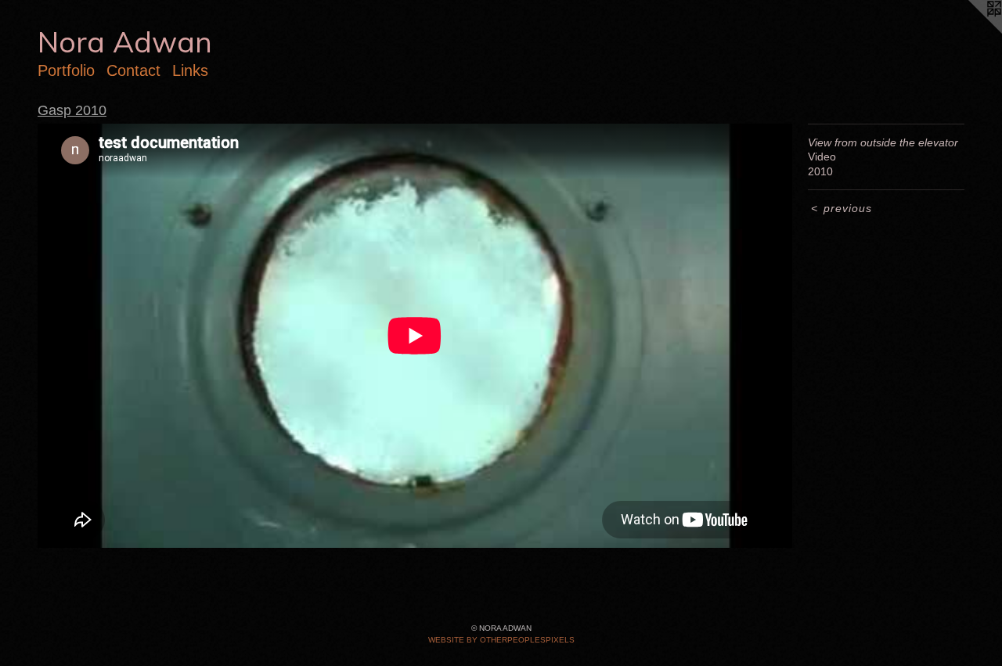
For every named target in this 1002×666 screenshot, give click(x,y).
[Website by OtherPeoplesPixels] (970, 31)
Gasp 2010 (72, 110)
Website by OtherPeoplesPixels (501, 639)
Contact (133, 70)
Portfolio (66, 70)
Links (190, 70)
